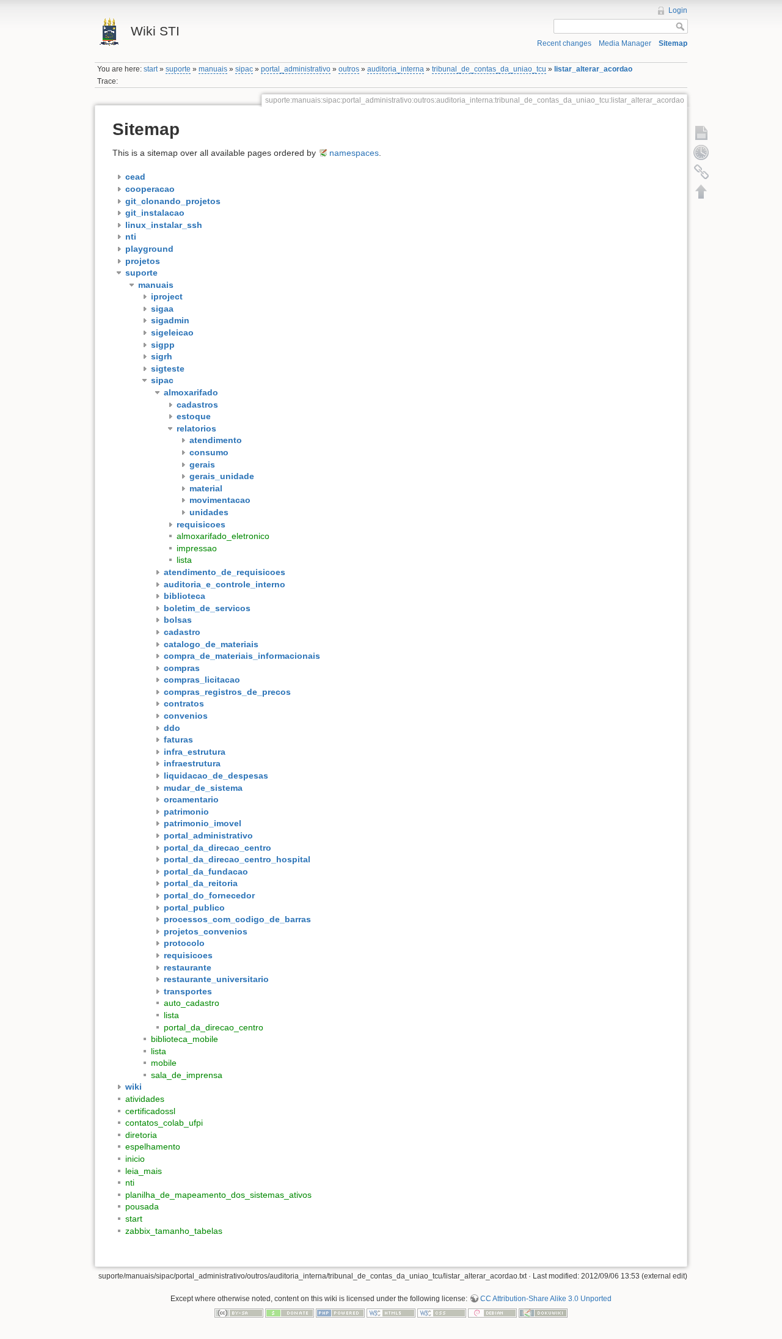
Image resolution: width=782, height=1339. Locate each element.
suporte (178, 69)
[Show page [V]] (701, 132)
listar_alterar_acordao (593, 69)
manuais (213, 69)
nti (129, 1182)
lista (184, 560)
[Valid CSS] (441, 1312)
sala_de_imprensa (186, 1075)
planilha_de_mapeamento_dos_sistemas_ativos (218, 1195)
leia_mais (143, 1171)
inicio (135, 1159)
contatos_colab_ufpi (164, 1123)
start (151, 69)
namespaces (354, 153)
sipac (244, 69)
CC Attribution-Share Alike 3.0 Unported (546, 1298)
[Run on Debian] (492, 1312)
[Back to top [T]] (701, 191)
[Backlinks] (701, 172)
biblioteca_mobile (184, 1039)
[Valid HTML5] (391, 1312)
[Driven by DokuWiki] (543, 1312)
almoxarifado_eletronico (223, 536)
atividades (144, 1099)
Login (677, 10)
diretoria (141, 1135)
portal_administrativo (296, 69)
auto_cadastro (191, 1003)
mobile (164, 1063)
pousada (142, 1206)
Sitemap (673, 43)
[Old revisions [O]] (701, 152)
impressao (197, 548)
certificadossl (150, 1111)
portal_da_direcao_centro (213, 1027)
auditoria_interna (395, 69)
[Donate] (289, 1312)
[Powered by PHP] (340, 1312)
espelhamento (152, 1146)
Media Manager (625, 43)
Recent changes (564, 43)
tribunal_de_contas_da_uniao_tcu (489, 69)
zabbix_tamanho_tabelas (173, 1231)
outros (348, 69)
